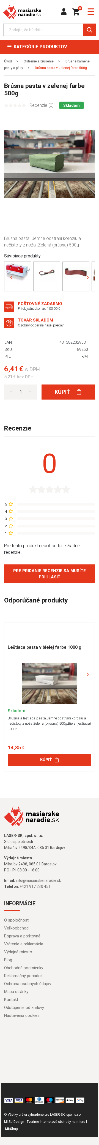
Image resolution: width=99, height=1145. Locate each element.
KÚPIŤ (46, 759)
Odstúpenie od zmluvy (24, 1007)
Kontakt (11, 999)
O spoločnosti (16, 920)
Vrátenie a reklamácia (23, 944)
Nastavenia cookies (22, 1015)
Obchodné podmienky (23, 967)
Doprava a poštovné (22, 936)
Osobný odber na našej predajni (41, 325)
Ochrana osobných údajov (27, 983)
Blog (8, 959)
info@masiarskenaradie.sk (38, 880)
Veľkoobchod (16, 928)
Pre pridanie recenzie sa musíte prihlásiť (49, 573)
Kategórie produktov (39, 46)
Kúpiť (63, 392)
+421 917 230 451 (35, 886)
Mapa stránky (16, 991)
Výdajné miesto (18, 951)
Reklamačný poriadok (23, 975)
